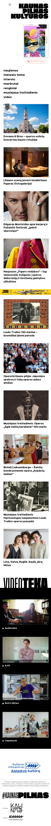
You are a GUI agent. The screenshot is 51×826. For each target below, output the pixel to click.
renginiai (10, 88)
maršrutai (11, 83)
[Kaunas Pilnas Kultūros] (29, 18)
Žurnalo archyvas (37, 61)
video (8, 97)
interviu (9, 79)
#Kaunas (25, 795)
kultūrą (25, 771)
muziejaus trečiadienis (21, 92)
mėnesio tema (14, 74)
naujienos (11, 70)
